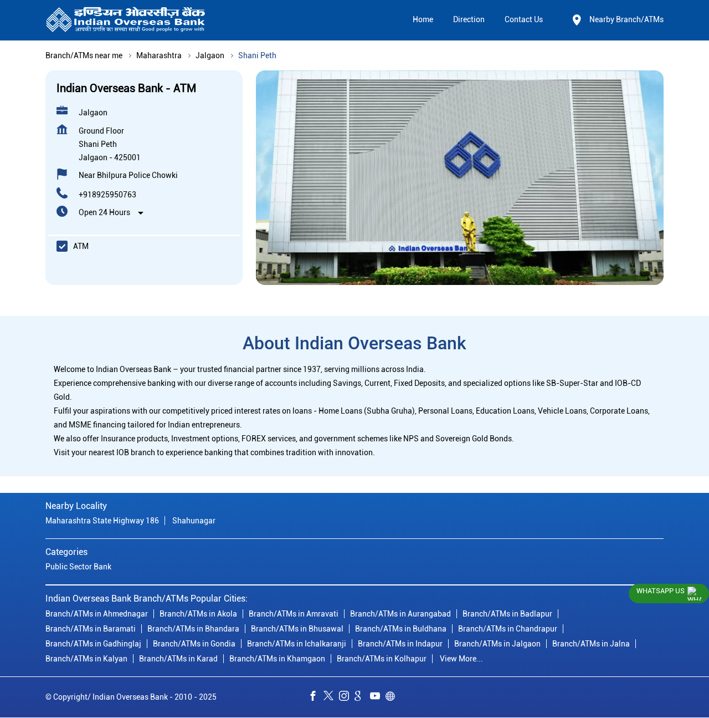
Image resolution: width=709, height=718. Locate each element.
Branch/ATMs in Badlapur (507, 613)
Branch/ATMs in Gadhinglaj (93, 643)
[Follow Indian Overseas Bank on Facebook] (315, 697)
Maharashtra (159, 55)
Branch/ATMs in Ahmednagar (96, 613)
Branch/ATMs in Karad (178, 658)
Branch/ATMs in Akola (198, 613)
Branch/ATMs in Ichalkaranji (296, 643)
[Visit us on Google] (362, 697)
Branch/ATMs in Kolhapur (382, 658)
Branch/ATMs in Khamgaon (277, 658)
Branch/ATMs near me (83, 55)
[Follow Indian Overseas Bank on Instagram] (346, 697)
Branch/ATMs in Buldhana (400, 628)
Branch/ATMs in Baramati (90, 628)
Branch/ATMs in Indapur (400, 643)
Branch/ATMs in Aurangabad (400, 613)
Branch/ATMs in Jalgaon (497, 643)
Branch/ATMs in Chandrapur (507, 628)
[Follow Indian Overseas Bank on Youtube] (378, 697)
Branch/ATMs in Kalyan (86, 658)
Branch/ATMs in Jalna (591, 643)
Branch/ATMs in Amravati (293, 613)
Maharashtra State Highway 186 (102, 521)
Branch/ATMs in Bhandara (193, 628)
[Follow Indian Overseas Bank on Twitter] (331, 697)
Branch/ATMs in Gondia (194, 643)
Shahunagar (193, 521)
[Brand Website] (393, 697)
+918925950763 (107, 194)
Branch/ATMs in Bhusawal (297, 628)
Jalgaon (210, 55)
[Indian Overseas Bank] (125, 20)
